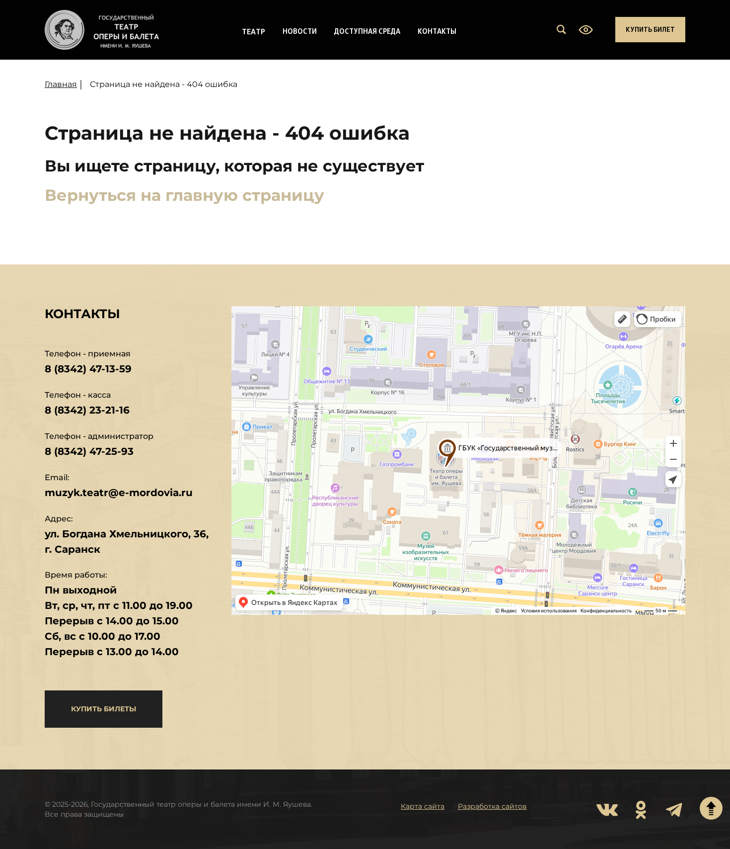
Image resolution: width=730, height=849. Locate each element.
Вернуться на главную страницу (184, 195)
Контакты (437, 30)
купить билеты (103, 708)
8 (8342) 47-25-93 (89, 451)
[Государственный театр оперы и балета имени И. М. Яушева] (102, 30)
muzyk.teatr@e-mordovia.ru (119, 493)
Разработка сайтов (492, 806)
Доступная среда (367, 30)
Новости (300, 30)
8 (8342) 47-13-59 (88, 369)
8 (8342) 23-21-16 (87, 410)
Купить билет (650, 29)
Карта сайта (422, 806)
